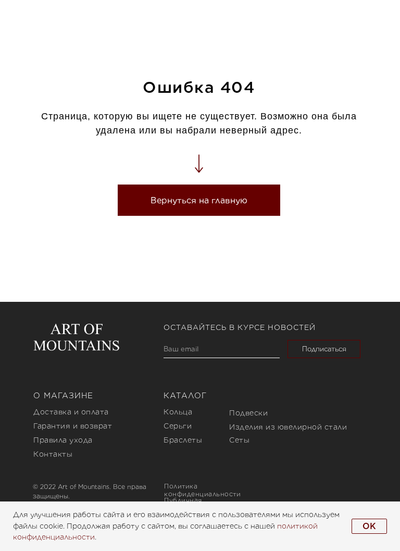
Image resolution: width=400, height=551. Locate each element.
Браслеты (183, 440)
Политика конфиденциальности (202, 490)
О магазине (63, 395)
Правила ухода (63, 440)
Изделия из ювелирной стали (288, 427)
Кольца (178, 412)
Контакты (52, 454)
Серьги (178, 426)
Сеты (239, 440)
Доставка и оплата (71, 412)
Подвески (248, 413)
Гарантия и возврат (72, 426)
